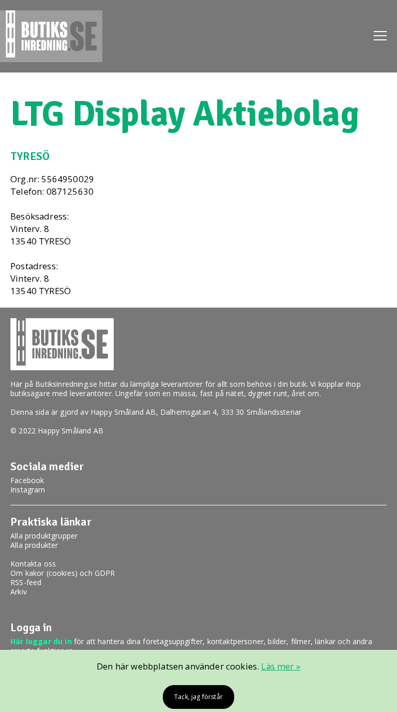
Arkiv (18, 592)
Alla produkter (34, 545)
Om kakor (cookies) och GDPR (62, 573)
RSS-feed (25, 582)
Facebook (27, 480)
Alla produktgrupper (44, 536)
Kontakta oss (33, 564)
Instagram (27, 490)
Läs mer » (280, 666)
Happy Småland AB (123, 412)
